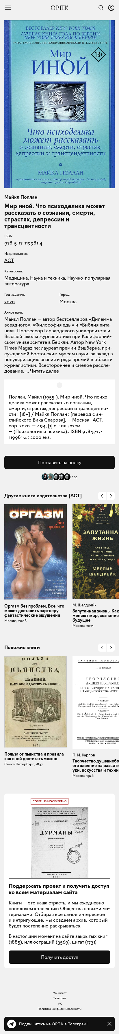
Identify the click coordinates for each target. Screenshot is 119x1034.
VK (60, 1003)
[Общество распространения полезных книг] (59, 8)
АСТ (9, 260)
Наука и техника (47, 278)
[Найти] (99, 8)
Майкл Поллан (21, 197)
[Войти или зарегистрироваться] (111, 7)
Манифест (60, 993)
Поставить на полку (59, 462)
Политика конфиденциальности (59, 1009)
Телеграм (59, 998)
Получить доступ (59, 957)
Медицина (16, 278)
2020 (9, 301)
